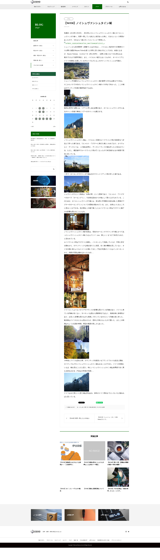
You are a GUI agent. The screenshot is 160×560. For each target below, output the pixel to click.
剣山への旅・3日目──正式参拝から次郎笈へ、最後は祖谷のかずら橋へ (43, 145)
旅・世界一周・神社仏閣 (87, 407)
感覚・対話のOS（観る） (40, 55)
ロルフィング (51, 6)
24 (36, 118)
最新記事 (35, 40)
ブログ (97, 6)
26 (43, 118)
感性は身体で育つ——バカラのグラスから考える (41, 161)
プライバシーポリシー (117, 540)
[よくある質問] (46, 520)
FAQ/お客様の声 (83, 540)
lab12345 (73, 407)
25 (39, 118)
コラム (68, 18)
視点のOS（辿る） (38, 50)
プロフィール (108, 6)
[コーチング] (43, 196)
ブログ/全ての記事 (38, 65)
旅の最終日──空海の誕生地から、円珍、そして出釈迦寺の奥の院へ (43, 139)
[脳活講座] (43, 184)
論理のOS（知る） (38, 45)
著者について (35, 85)
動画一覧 (76, 540)
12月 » (54, 126)
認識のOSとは (35, 81)
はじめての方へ (35, 77)
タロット (86, 6)
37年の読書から (35, 88)
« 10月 (32, 126)
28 (50, 118)
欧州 (95, 407)
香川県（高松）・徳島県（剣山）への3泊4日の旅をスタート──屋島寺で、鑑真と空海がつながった (43, 156)
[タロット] (43, 207)
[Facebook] (128, 531)
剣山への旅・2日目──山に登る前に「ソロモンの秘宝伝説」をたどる (43, 151)
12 (43, 111)
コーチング (75, 6)
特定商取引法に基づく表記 (103, 540)
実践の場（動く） (38, 60)
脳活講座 (63, 6)
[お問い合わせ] (113, 520)
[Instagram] (126, 531)
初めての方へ (37, 6)
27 (46, 118)
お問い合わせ (122, 6)
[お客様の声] (80, 520)
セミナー (65, 540)
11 (39, 111)
